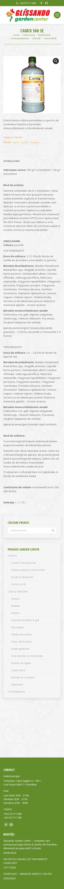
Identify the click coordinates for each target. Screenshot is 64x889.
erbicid (16, 142)
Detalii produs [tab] (11, 161)
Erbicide (18, 137)
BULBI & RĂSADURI (22, 577)
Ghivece (15, 598)
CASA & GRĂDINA (18, 591)
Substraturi (17, 684)
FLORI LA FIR (18, 584)
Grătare (15, 613)
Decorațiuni (17, 627)
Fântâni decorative (21, 634)
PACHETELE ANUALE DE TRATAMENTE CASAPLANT (25, 860)
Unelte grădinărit (20, 648)
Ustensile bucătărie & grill (25, 620)
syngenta (35, 142)
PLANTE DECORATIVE (23, 563)
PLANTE (12, 555)
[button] (56, 61)
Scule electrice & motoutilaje (27, 656)
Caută (52, 530)
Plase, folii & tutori (21, 641)
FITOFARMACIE (16, 691)
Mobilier (15, 605)
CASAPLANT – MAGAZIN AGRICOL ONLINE (27, 873)
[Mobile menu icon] (57, 15)
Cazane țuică (18, 670)
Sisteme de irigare (21, 663)
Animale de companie (23, 677)
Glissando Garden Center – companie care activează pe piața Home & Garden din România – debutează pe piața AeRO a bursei (31, 844)
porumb (25, 142)
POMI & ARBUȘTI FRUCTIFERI (28, 570)
